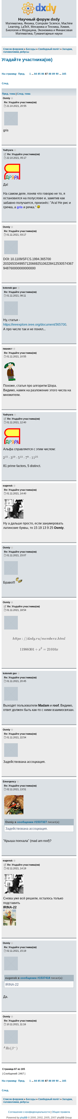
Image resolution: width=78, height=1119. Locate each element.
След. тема (23, 93)
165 (64, 73)
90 (57, 73)
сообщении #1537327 (32, 822)
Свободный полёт (49, 1099)
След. (5, 83)
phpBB (23, 1117)
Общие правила (61, 1112)
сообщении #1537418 (35, 977)
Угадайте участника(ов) (27, 59)
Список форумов (13, 1099)
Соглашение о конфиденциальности (29, 1112)
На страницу (9, 73)
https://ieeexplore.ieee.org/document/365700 (34, 324)
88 (50, 73)
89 (53, 73)
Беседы (31, 1099)
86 (42, 73)
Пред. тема (8, 93)
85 (39, 73)
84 (35, 73)
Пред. (21, 73)
